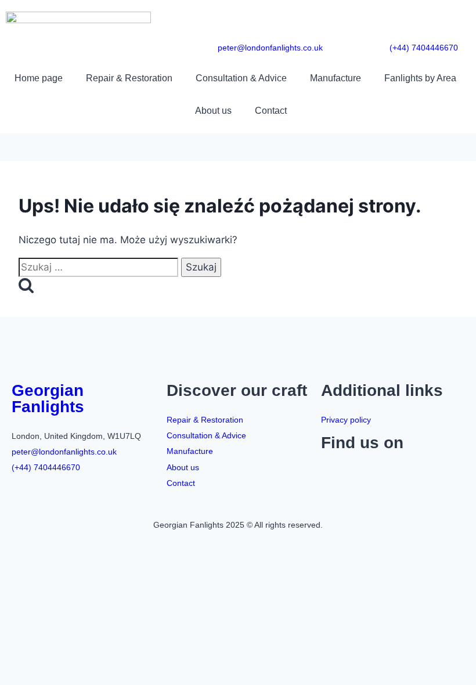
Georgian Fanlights (48, 398)
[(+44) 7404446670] (449, 20)
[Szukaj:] (100, 267)
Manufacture (335, 78)
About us (213, 111)
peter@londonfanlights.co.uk (270, 47)
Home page (39, 78)
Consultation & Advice (241, 78)
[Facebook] (335, 474)
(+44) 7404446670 (424, 47)
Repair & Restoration (129, 78)
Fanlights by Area (420, 78)
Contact (271, 111)
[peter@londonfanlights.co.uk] (314, 20)
